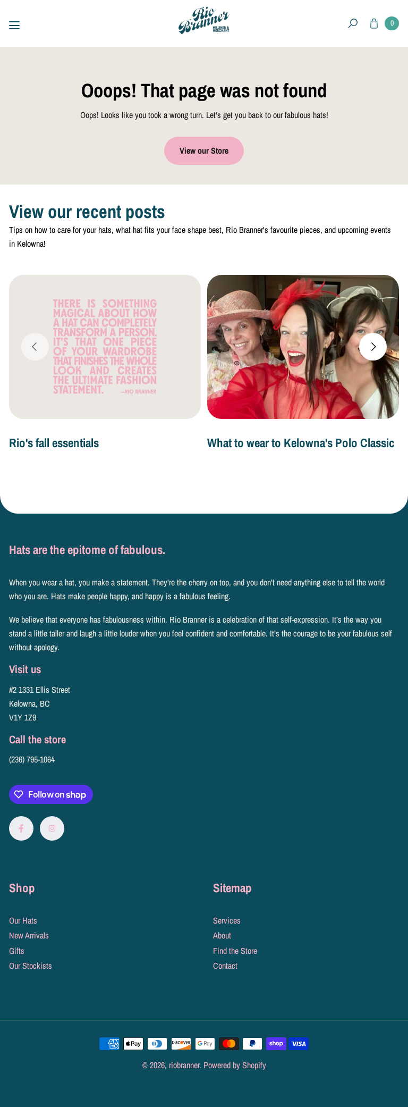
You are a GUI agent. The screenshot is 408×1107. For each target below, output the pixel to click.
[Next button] (373, 347)
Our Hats (23, 920)
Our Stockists (30, 965)
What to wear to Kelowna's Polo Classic (300, 442)
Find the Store (235, 951)
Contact (225, 965)
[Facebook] (21, 828)
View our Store (204, 150)
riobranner (184, 1065)
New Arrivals (29, 935)
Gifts (16, 951)
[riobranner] (204, 20)
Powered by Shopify (234, 1065)
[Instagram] (52, 828)
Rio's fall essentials (54, 442)
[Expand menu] (14, 25)
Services (227, 920)
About (222, 935)
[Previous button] (35, 347)
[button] (352, 23)
